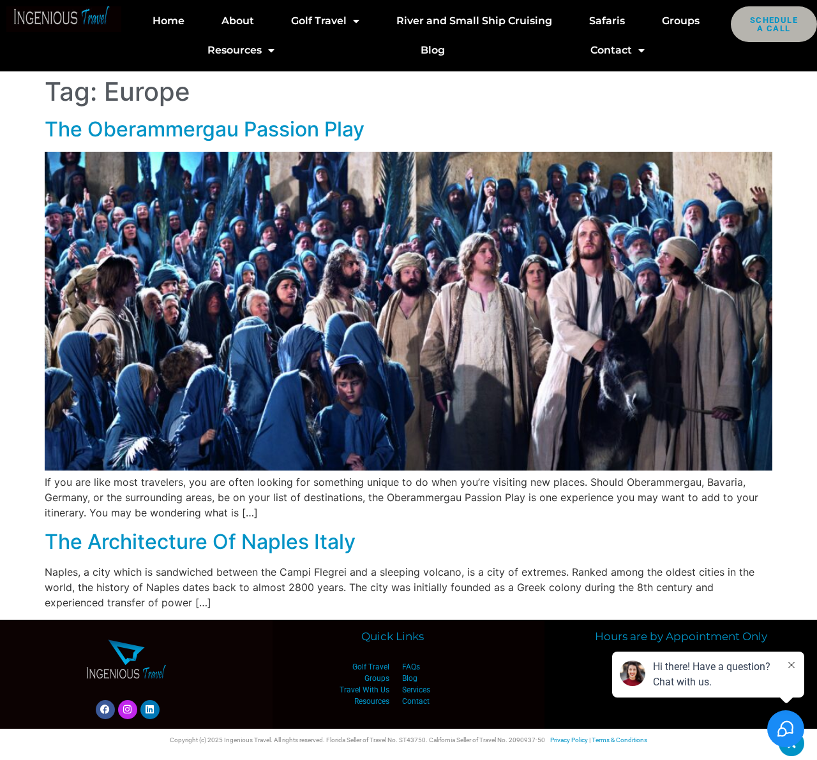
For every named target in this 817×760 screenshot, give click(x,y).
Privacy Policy (569, 739)
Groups (681, 21)
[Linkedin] (150, 709)
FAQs (411, 666)
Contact (611, 50)
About (237, 21)
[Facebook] (105, 709)
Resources (234, 50)
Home (168, 21)
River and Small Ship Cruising (474, 21)
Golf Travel (319, 21)
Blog (433, 50)
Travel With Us (364, 689)
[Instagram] (127, 709)
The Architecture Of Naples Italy (200, 541)
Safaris (607, 21)
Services (416, 689)
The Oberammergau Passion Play (204, 129)
